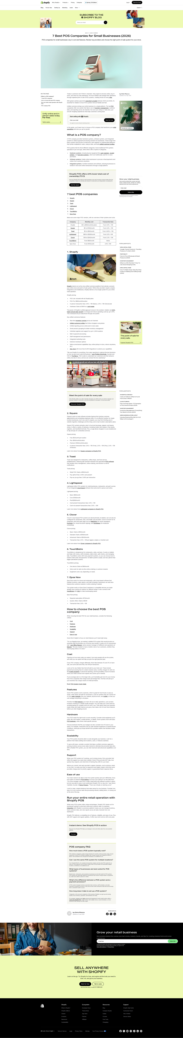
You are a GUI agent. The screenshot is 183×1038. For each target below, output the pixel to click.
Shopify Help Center (128, 1008)
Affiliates (84, 1019)
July (84, 898)
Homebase (97, 523)
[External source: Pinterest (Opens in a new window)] (141, 1031)
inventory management (102, 108)
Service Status (127, 1016)
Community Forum (128, 1010)
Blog (42, 7)
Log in (127, 2)
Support (72, 632)
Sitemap (87, 1031)
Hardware (73, 626)
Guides (104, 1013)
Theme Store (85, 1010)
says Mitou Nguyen (76, 645)
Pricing (72, 2)
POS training (85, 779)
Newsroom (64, 1019)
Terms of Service (62, 1031)
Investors (63, 1016)
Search (139, 7)
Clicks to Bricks (94, 32)
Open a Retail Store (125, 247)
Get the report (75, 185)
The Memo (75, 356)
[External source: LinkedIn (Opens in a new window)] (114, 914)
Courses (105, 1016)
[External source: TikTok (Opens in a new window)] (134, 1031)
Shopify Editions (65, 1010)
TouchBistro (73, 211)
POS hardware (71, 721)
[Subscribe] (105, 22)
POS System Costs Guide (78, 684)
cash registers (105, 153)
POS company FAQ (45, 105)
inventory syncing (81, 320)
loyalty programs (74, 671)
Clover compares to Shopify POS (91, 543)
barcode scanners (83, 155)
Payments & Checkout (126, 394)
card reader (90, 306)
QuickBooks (70, 591)
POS (112, 106)
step (110, 97)
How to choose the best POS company (50, 100)
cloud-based (81, 488)
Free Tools (105, 1019)
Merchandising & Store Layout (129, 415)
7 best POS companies (46, 98)
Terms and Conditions (101, 946)
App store (73, 349)
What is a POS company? (47, 96)
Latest (71, 7)
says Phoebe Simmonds (99, 354)
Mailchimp (94, 521)
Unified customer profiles (77, 323)
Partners (84, 1016)
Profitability (123, 254)
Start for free (137, 2)
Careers (63, 1013)
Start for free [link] (109, 120)
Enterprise (79, 2)
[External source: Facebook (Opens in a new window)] (107, 914)
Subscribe (131, 192)
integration (70, 808)
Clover (72, 209)
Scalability (73, 629)
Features (72, 624)
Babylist (69, 647)
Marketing (64, 7)
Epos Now (73, 214)
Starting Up (57, 7)
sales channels (76, 696)
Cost (71, 621)
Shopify (72, 198)
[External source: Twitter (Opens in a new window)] (111, 914)
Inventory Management (127, 260)
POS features (79, 702)
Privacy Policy (111, 946)
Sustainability (64, 1022)
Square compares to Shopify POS (91, 451)
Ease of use (73, 634)
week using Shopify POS (75, 899)
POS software (110, 461)
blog (86, 32)
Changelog (105, 1022)
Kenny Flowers (83, 785)
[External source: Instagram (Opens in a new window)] (131, 1031)
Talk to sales (98, 984)
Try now (73, 834)
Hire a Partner (126, 1013)
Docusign (70, 523)
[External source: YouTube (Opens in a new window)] (127, 1031)
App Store (84, 1013)
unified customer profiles (107, 144)
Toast (71, 203)
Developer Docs (86, 1008)
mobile (105, 696)
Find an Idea (49, 7)
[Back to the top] (42, 1006)
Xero (78, 591)
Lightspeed (73, 206)
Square (72, 201)
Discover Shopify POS (77, 404)
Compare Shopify (107, 1010)
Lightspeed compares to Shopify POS (92, 509)
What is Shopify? (65, 1008)
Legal (70, 1031)
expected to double (91, 101)
